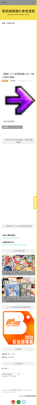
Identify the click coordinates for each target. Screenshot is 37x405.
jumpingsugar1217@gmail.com (11, 238)
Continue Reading (15, 127)
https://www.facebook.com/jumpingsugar (14, 245)
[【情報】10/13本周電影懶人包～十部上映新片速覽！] (18, 101)
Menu (5, 2)
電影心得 (5, 80)
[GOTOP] (24, 402)
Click (35, 202)
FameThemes (13, 392)
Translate (14, 376)
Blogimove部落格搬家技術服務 (27, 396)
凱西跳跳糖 (12, 80)
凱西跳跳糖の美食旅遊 (18, 11)
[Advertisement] (18, 51)
